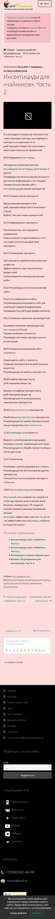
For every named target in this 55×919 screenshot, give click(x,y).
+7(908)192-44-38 (19, 872)
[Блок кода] (32, 650)
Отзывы (11, 725)
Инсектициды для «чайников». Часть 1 (15, 598)
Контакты (13, 731)
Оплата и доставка (17, 702)
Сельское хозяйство (26, 49)
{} (39, 650)
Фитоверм (9, 516)
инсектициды (25, 168)
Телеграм (33, 27)
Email (6, 762)
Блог (10, 708)
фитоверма (42, 466)
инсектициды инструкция (38, 579)
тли (41, 516)
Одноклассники (19, 801)
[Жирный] (6, 650)
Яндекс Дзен (18, 817)
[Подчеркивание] (14, 650)
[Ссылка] (36, 650)
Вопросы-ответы (17, 720)
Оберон (9, 482)
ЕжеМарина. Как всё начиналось (40, 598)
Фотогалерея (14, 714)
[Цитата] (28, 650)
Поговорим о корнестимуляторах (30, 555)
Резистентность (18, 409)
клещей (18, 443)
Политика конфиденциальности (25, 737)
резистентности (24, 417)
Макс (44, 27)
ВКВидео (16, 833)
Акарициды (15, 432)
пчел (43, 237)
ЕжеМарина (36, 66)
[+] (43, 650)
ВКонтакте (17, 809)
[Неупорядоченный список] (25, 650)
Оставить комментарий (15, 70)
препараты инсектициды (16, 583)
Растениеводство (12, 53)
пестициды (28, 157)
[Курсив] (10, 650)
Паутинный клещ (18, 489)
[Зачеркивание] (17, 650)
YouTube (15, 825)
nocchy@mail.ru (17, 880)
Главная (10, 49)
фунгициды (40, 168)
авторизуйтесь (43, 630)
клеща (34, 520)
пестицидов (10, 168)
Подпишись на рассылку (18, 17)
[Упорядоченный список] (21, 650)
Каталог (11, 696)
